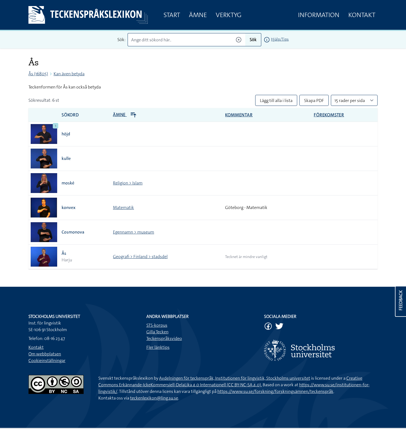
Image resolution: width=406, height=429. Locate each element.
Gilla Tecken (157, 332)
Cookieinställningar (46, 360)
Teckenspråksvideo (164, 338)
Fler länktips (158, 347)
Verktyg (228, 14)
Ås (64, 253)
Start (172, 14)
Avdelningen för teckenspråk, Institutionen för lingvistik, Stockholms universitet (234, 378)
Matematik (123, 207)
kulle (66, 158)
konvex (68, 207)
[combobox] (187, 39)
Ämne (198, 14)
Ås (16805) (38, 74)
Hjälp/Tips (280, 39)
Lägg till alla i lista (276, 100)
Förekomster (329, 115)
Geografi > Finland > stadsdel (140, 256)
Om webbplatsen (44, 354)
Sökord (70, 115)
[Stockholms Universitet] (321, 350)
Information (318, 14)
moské (68, 183)
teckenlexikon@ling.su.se (154, 398)
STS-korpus (156, 325)
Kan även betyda (69, 74)
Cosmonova (73, 232)
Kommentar (238, 115)
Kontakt (361, 14)
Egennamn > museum (133, 232)
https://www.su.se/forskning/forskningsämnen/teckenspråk (275, 391)
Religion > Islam (128, 183)
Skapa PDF (314, 100)
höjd (66, 134)
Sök (253, 39)
